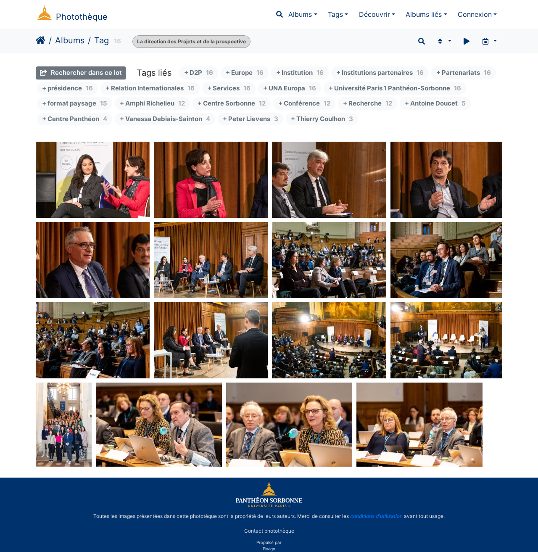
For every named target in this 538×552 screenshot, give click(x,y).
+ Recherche (367, 103)
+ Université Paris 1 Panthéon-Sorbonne (395, 88)
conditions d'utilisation (376, 516)
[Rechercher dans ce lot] (421, 41)
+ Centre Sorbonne (232, 103)
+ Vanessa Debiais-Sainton (165, 119)
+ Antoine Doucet (435, 103)
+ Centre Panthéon (74, 119)
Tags (335, 14)
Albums (300, 14)
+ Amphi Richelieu (152, 103)
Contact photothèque (269, 530)
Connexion (475, 14)
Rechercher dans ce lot (85, 73)
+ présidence (67, 88)
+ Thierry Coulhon (322, 119)
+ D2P (198, 73)
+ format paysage (74, 103)
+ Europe (245, 73)
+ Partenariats (463, 73)
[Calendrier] (489, 41)
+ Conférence (304, 103)
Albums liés (424, 14)
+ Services (229, 88)
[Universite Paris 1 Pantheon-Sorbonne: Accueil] (269, 505)
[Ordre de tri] (443, 41)
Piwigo (269, 548)
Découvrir (374, 14)
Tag (101, 40)
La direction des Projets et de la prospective (191, 41)
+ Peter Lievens (250, 119)
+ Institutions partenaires (380, 73)
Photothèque (82, 17)
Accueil (40, 40)
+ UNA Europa (289, 88)
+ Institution (300, 73)
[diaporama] (466, 41)
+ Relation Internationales (150, 88)
